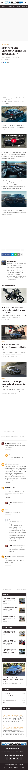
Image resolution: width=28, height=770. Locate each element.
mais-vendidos (14, 693)
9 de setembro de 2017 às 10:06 (16, 521)
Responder (8, 450)
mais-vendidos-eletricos (14, 698)
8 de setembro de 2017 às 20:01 (15, 443)
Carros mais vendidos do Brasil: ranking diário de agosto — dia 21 (12, 716)
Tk (6, 464)
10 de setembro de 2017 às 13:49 (18, 556)
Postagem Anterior (6, 589)
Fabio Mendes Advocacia (9, 726)
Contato (22, 767)
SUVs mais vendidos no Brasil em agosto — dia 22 (10, 608)
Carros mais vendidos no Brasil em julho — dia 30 (9, 632)
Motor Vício (6, 714)
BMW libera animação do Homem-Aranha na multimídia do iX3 (13, 347)
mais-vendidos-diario (14, 695)
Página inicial (4, 44)
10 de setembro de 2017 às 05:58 (19, 545)
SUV (22, 250)
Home (3, 6)
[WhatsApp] (15, 254)
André (11, 455)
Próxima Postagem (21, 589)
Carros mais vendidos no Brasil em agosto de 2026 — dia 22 (9, 600)
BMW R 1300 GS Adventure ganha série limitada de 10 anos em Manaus (13, 310)
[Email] (8, 62)
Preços (18, 6)
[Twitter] (6, 62)
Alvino (7, 510)
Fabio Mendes (11, 261)
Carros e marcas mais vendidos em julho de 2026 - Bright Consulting (10, 642)
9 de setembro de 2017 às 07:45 (19, 502)
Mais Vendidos (10, 6)
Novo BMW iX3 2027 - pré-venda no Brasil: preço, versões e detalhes (13, 383)
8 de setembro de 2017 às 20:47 (19, 455)
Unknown (8, 556)
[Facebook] (3, 62)
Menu (2, 2)
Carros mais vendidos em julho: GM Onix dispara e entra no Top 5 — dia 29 (9, 651)
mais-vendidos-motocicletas (14, 700)
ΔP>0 (14, 702)
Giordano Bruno (10, 487)
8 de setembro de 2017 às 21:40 (12, 489)
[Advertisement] (14, 24)
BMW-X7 (8, 250)
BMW (10, 44)
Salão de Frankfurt (15, 250)
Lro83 (7, 443)
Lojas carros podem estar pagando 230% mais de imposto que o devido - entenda (13, 728)
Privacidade (15, 767)
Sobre (10, 767)
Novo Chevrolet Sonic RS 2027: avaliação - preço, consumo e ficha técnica (13, 679)
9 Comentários (6, 59)
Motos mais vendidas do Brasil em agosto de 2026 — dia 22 (9, 618)
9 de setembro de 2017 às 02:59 (16, 510)
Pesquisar (26, 2)
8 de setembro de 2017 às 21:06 (13, 464)
